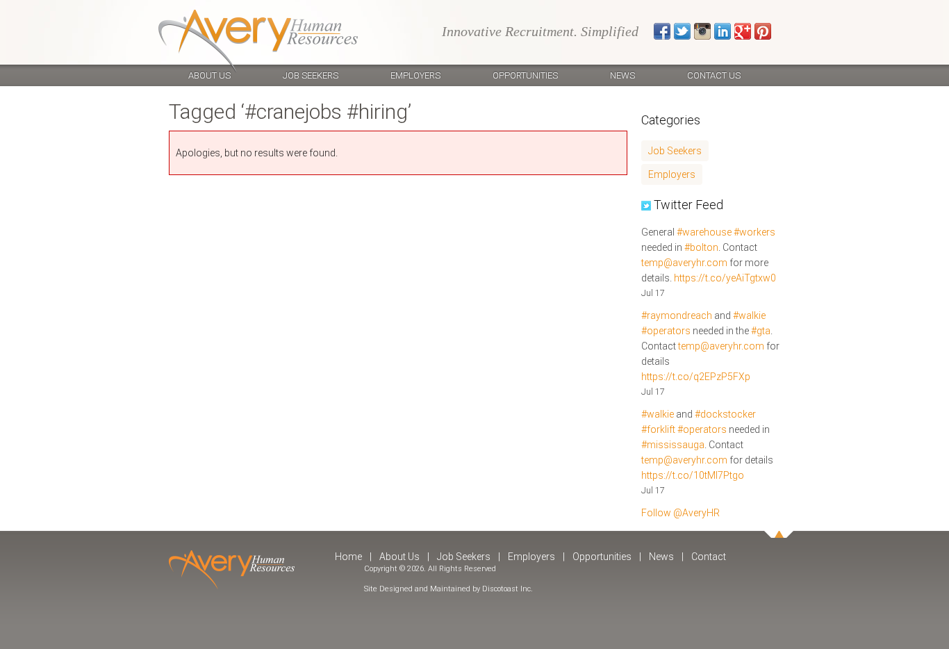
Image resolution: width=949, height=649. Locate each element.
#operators (666, 330)
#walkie (749, 315)
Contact (708, 556)
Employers (415, 75)
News (622, 75)
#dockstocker (725, 414)
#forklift (658, 429)
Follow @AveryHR (680, 512)
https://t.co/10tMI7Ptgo (692, 475)
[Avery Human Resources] (258, 41)
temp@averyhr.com (684, 262)
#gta (760, 330)
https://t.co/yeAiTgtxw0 (725, 278)
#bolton (701, 247)
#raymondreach (676, 315)
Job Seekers (310, 75)
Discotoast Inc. (507, 588)
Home (348, 556)
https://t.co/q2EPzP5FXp (695, 376)
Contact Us (714, 75)
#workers (754, 232)
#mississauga (672, 444)
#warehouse (704, 232)
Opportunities (525, 75)
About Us (209, 75)
